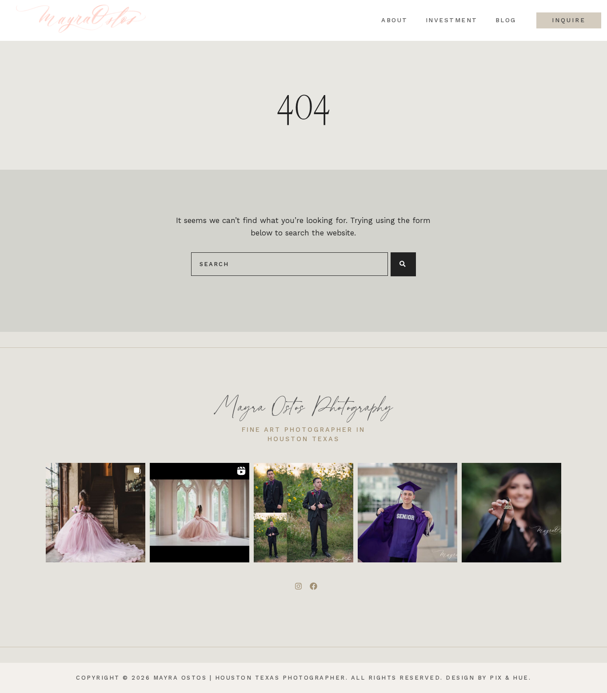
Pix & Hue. (510, 677)
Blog (505, 20)
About (394, 20)
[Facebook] (313, 585)
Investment (452, 20)
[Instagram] (298, 585)
